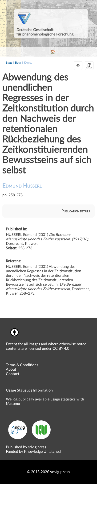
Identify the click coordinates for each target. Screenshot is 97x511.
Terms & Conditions (22, 365)
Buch (18, 63)
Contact (12, 374)
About (11, 369)
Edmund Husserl (22, 186)
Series (9, 63)
